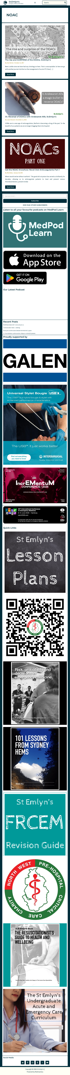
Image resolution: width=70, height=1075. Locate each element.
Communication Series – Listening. (11, 327)
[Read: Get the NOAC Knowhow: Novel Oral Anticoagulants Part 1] (35, 154)
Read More (10, 74)
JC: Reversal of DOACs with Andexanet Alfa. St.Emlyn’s (30, 117)
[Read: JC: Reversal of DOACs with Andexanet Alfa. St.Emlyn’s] (35, 99)
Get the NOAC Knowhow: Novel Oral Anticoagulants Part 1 (32, 170)
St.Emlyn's (14, 2)
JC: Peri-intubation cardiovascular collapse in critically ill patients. (19, 333)
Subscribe (35, 201)
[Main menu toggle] (35, 3)
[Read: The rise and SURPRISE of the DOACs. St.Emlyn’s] (35, 42)
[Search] (65, 2)
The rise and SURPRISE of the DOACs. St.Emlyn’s (28, 60)
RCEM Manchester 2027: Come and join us (13, 325)
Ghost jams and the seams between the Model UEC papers (17, 330)
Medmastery (39, 1072)
